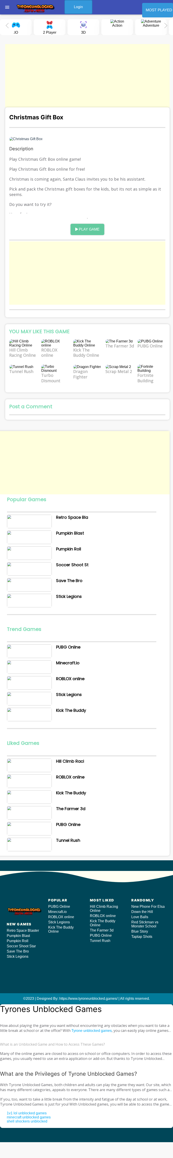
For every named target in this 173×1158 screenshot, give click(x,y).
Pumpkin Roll (17, 941)
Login (78, 7)
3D (83, 32)
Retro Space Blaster (23, 930)
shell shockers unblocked (27, 1121)
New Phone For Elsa (148, 906)
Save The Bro (18, 951)
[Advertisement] (87, 75)
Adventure (151, 25)
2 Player (49, 32)
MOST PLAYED (159, 10)
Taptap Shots (141, 937)
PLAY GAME (89, 229)
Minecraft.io (57, 912)
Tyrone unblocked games (91, 1031)
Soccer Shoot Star (21, 946)
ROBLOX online (61, 917)
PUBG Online (59, 906)
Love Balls (139, 917)
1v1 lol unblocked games (27, 1113)
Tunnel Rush (100, 941)
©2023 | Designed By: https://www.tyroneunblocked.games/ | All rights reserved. (86, 998)
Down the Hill (142, 912)
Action (117, 25)
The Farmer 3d (102, 930)
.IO (16, 32)
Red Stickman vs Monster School (144, 924)
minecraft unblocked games (29, 1117)
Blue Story (139, 931)
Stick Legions (17, 956)
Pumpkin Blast (18, 936)
